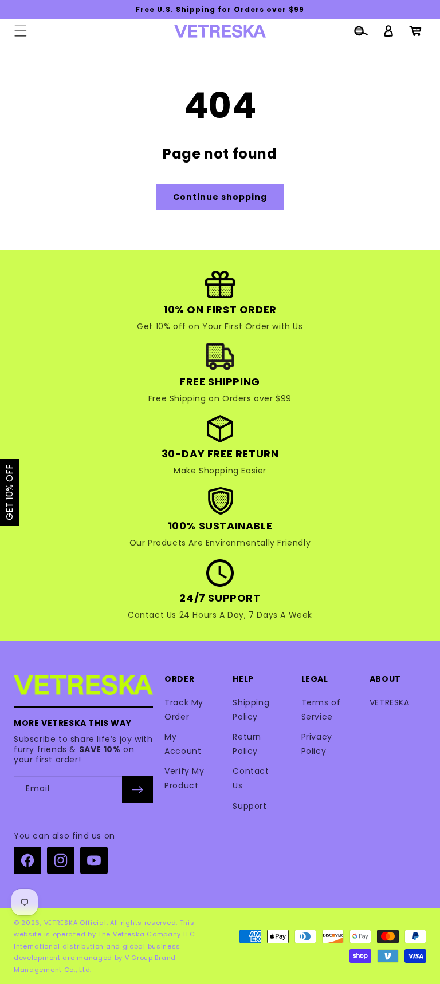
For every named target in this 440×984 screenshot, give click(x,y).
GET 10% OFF (9, 492)
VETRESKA (390, 702)
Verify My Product (184, 778)
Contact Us (251, 778)
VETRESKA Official (75, 922)
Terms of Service (321, 709)
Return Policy (247, 744)
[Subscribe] (137, 789)
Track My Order (183, 709)
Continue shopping (220, 197)
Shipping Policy (251, 709)
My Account (182, 744)
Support (249, 806)
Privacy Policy (316, 744)
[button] (21, 31)
